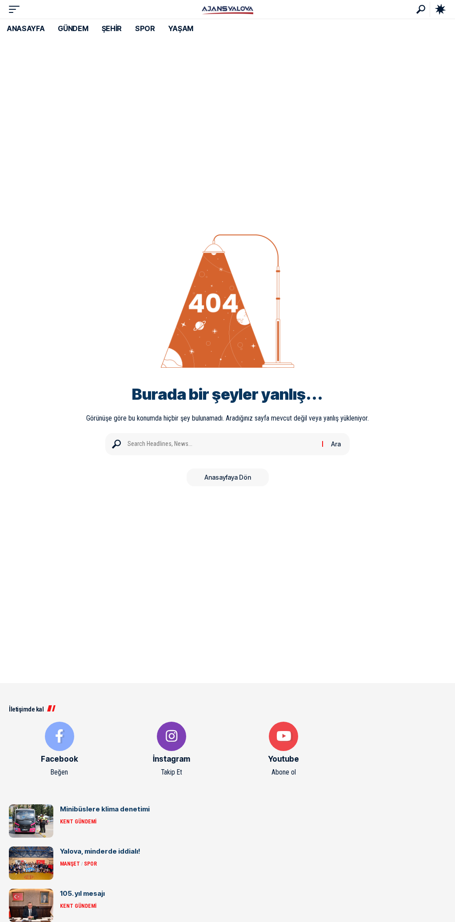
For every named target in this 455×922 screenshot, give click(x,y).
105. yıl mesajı (82, 893)
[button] (16, 9)
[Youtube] (283, 750)
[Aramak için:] (221, 444)
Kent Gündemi (78, 822)
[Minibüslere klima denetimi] (31, 821)
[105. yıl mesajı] (31, 905)
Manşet (70, 864)
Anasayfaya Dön (227, 477)
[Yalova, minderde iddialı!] (31, 863)
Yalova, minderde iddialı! (100, 851)
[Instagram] (171, 750)
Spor (90, 864)
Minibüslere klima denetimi (105, 809)
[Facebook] (59, 750)
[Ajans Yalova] (227, 9)
